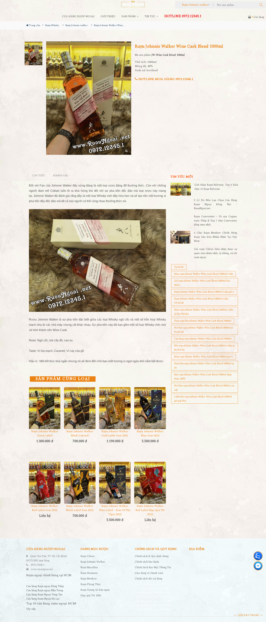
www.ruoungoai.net (42, 569)
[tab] (38, 175)
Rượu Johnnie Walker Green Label (44, 433)
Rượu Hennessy (89, 573)
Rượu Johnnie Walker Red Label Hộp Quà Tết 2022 (150, 510)
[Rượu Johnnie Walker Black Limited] (80, 408)
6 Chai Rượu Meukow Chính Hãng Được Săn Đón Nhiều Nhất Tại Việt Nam (215, 237)
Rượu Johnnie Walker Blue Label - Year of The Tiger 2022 (114, 510)
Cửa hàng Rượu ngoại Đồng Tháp (45, 586)
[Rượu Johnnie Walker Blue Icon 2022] (150, 408)
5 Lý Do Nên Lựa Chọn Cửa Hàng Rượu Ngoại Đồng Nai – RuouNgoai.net (215, 204)
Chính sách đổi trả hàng (148, 579)
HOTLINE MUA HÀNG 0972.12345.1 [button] (165, 79)
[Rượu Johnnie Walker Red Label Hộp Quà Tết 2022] (150, 483)
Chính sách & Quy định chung (152, 556)
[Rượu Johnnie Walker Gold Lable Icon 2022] (115, 408)
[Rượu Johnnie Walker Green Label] (44, 408)
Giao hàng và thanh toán (149, 573)
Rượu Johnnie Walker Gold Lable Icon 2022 (115, 433)
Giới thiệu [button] (108, 16)
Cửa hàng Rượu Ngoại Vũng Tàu (44, 594)
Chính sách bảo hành (147, 562)
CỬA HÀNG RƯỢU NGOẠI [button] (78, 16)
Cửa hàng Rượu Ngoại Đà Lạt (43, 599)
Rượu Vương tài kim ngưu (95, 590)
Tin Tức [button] (150, 16)
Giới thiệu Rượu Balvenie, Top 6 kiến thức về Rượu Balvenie (216, 187)
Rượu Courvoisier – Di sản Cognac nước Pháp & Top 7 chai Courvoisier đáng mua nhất (215, 221)
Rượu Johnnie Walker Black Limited (79, 433)
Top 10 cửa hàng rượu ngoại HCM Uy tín (51, 606)
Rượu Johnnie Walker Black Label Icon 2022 (80, 508)
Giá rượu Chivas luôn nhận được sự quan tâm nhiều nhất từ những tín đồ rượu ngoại (215, 253)
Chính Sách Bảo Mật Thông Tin (153, 567)
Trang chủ (34, 25)
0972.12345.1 (38, 565)
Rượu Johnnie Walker (93, 562)
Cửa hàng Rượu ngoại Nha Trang (44, 590)
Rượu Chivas (88, 556)
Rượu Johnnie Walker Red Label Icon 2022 (44, 508)
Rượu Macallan (89, 567)
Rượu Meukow (89, 579)
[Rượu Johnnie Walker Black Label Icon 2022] (80, 483)
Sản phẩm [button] (128, 16)
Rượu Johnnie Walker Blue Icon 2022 (150, 433)
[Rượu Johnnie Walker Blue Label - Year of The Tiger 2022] (115, 483)
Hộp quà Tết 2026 (91, 595)
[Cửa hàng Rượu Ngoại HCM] (133, 3)
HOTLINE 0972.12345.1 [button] (182, 16)
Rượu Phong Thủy (91, 584)
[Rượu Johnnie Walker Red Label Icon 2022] (44, 483)
